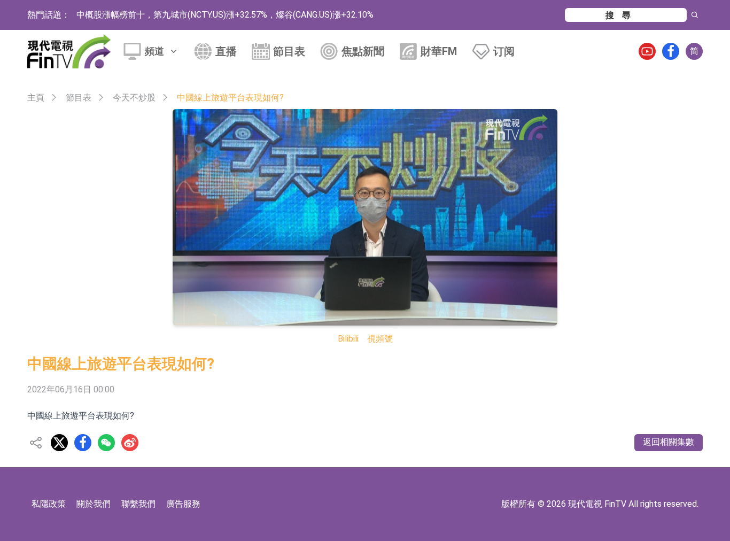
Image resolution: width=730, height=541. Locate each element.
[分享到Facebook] (82, 442)
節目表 (289, 51)
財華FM (439, 51)
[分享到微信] (106, 442)
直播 (226, 51)
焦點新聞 (362, 51)
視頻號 (380, 339)
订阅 (504, 51)
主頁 (35, 97)
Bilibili (348, 339)
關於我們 (93, 504)
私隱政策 (49, 504)
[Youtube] (647, 51)
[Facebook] (670, 51)
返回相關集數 (668, 442)
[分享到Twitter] (59, 442)
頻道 (154, 51)
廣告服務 (183, 504)
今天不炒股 (134, 97)
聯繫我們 (138, 504)
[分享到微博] (129, 442)
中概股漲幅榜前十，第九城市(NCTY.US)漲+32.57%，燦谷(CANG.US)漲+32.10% (225, 15)
